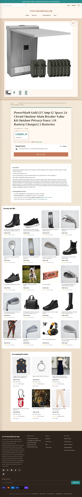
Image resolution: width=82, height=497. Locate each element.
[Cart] (78, 5)
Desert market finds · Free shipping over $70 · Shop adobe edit (41, 1)
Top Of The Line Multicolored (10, 339)
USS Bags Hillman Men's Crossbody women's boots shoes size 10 (31, 312)
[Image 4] (26, 93)
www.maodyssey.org (41, 10)
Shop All (34, 15)
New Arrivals (47, 15)
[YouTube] (11, 470)
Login (68, 5)
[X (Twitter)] (19, 470)
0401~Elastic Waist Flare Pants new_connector (59, 409)
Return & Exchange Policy (40, 199)
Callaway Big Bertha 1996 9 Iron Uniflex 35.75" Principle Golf (69, 285)
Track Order (48, 447)
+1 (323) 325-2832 (31, 442)
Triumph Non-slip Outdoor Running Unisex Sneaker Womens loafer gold (31, 230)
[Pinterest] (3, 474)
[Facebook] (3, 470)
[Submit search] (25, 5)
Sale (55, 15)
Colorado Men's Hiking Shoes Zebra (12, 284)
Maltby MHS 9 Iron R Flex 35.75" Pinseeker (68, 230)
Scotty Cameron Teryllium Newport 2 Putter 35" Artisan (50, 230)
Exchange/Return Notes (19, 191)
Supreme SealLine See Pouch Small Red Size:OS (21, 409)
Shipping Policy (68, 447)
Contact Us (48, 441)
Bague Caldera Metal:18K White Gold (41, 376)
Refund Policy (67, 438)
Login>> (17, 386)
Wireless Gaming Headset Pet (49, 339)
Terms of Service (68, 444)
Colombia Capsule (46, 284)
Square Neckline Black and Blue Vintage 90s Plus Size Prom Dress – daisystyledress (60, 377)
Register (74, 5)
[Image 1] (8, 93)
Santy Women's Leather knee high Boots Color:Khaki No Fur (69, 312)
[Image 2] (14, 93)
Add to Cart (41, 154)
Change (65, 146)
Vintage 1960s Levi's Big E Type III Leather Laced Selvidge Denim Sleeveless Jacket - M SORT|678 (20, 377)
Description (16, 167)
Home (27, 15)
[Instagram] (7, 470)
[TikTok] (15, 470)
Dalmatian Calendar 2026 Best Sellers (30, 285)
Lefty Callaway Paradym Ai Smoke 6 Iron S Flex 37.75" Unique (12, 312)
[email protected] (47, 197)
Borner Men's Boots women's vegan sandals (50, 312)
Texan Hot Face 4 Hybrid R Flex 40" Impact (11, 257)
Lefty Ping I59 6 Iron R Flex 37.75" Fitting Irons (30, 340)
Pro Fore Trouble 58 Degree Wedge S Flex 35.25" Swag (70, 340)
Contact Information (69, 450)
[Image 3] (20, 93)
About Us (47, 438)
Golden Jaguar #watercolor (39, 408)
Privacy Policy (67, 441)
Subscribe (75, 482)
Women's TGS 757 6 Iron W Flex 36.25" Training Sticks (49, 257)
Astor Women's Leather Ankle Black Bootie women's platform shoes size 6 (12, 230)
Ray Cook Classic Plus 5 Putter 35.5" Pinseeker (31, 257)
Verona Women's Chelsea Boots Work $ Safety (69, 257)
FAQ (46, 444)
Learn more (39, 142)
